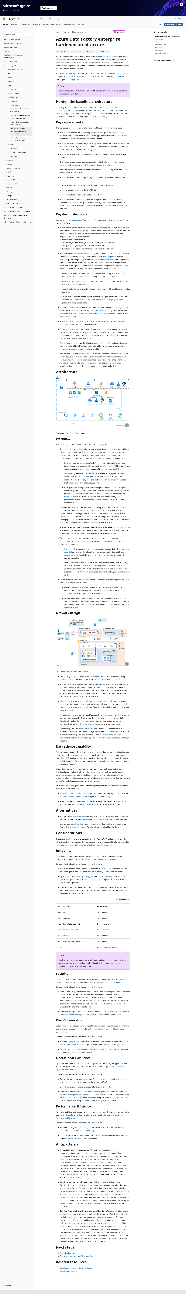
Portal (159, 25)
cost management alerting (81, 1049)
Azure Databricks (69, 289)
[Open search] (175, 19)
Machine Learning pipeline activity (85, 804)
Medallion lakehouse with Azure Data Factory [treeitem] (20, 116)
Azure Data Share (77, 824)
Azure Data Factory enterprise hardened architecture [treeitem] (18, 131)
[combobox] (17, 34)
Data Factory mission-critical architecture (77, 1268)
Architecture (159, 39)
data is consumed (82, 477)
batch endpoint (83, 801)
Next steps (159, 50)
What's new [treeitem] (8, 51)
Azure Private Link (85, 729)
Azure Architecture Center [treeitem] (13, 39)
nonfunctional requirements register (91, 1091)
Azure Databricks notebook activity (74, 796)
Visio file (69, 433)
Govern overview (81, 998)
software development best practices (75, 1094)
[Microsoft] (4, 18)
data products (75, 79)
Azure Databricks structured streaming (89, 313)
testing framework (119, 1097)
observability (83, 1127)
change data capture (92, 310)
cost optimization (69, 1044)
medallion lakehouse (105, 56)
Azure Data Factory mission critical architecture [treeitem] (21, 139)
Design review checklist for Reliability (102, 859)
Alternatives (159, 42)
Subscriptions (65, 541)
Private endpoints (67, 715)
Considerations (160, 45)
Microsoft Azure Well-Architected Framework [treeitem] (16, 216)
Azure (65, 32)
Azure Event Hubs (77, 816)
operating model (109, 256)
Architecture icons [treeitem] (10, 47)
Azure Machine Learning (72, 281)
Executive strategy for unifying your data (76, 1256)
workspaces (77, 587)
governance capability (111, 469)
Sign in (180, 19)
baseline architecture (78, 62)
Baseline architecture (68, 1271)
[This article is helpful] (173, 60)
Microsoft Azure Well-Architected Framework (93, 845)
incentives (69, 1138)
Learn (58, 32)
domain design (68, 227)
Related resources (161, 53)
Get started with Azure (173, 25)
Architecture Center (77, 32)
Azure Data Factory (68, 307)
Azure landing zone (68, 1253)
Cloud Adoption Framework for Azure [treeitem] (17, 222)
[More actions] (128, 32)
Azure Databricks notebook (74, 793)
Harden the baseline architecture (167, 36)
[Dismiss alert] (181, 4)
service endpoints (110, 735)
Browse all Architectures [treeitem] (13, 43)
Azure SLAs (104, 869)
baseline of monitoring (85, 1130)
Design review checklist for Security (107, 982)
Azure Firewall (94, 676)
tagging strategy (96, 555)
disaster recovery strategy (79, 876)
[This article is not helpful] (175, 60)
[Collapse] (31, 30)
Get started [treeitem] (12, 89)
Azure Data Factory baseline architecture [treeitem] (21, 123)
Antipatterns (159, 47)
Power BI (66, 273)
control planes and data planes (93, 566)
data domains (119, 76)
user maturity (79, 284)
